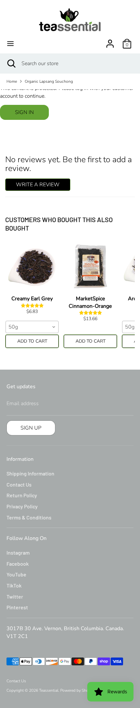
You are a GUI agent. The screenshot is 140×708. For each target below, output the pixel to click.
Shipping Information (30, 473)
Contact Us (19, 484)
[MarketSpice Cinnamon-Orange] (90, 266)
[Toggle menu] (10, 43)
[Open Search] (11, 63)
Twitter (15, 596)
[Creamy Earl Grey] (32, 266)
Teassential (48, 690)
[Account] (110, 41)
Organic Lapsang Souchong (49, 81)
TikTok (14, 585)
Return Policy (22, 495)
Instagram (18, 552)
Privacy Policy (22, 506)
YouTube (16, 574)
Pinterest (17, 607)
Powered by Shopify (77, 690)
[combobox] (32, 327)
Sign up (31, 428)
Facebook (18, 563)
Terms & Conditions (29, 517)
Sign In (24, 112)
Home (12, 81)
